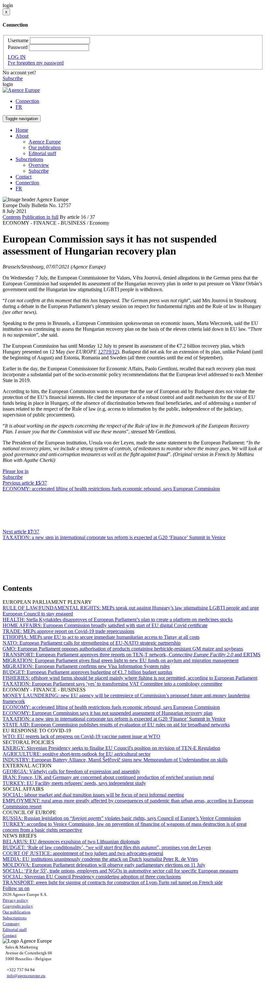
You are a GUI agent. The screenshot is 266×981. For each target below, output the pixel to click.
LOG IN (17, 57)
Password (18, 47)
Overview (39, 165)
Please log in (16, 471)
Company (11, 923)
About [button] (22, 136)
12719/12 (107, 351)
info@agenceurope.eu (26, 975)
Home (22, 130)
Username (18, 40)
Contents (12, 217)
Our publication (45, 147)
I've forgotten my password (36, 63)
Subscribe (13, 78)
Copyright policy (18, 906)
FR (19, 107)
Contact (23, 177)
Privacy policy (15, 900)
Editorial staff (42, 153)
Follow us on (16, 888)
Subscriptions (15, 917)
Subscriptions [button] (29, 159)
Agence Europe (45, 141)
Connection (27, 101)
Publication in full (40, 217)
